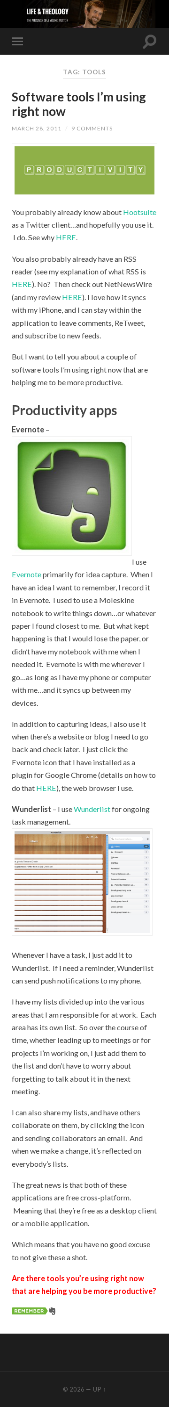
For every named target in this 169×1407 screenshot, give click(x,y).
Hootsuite (139, 212)
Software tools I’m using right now (79, 104)
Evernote (26, 574)
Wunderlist (92, 808)
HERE (66, 237)
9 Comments (92, 128)
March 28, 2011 (36, 128)
